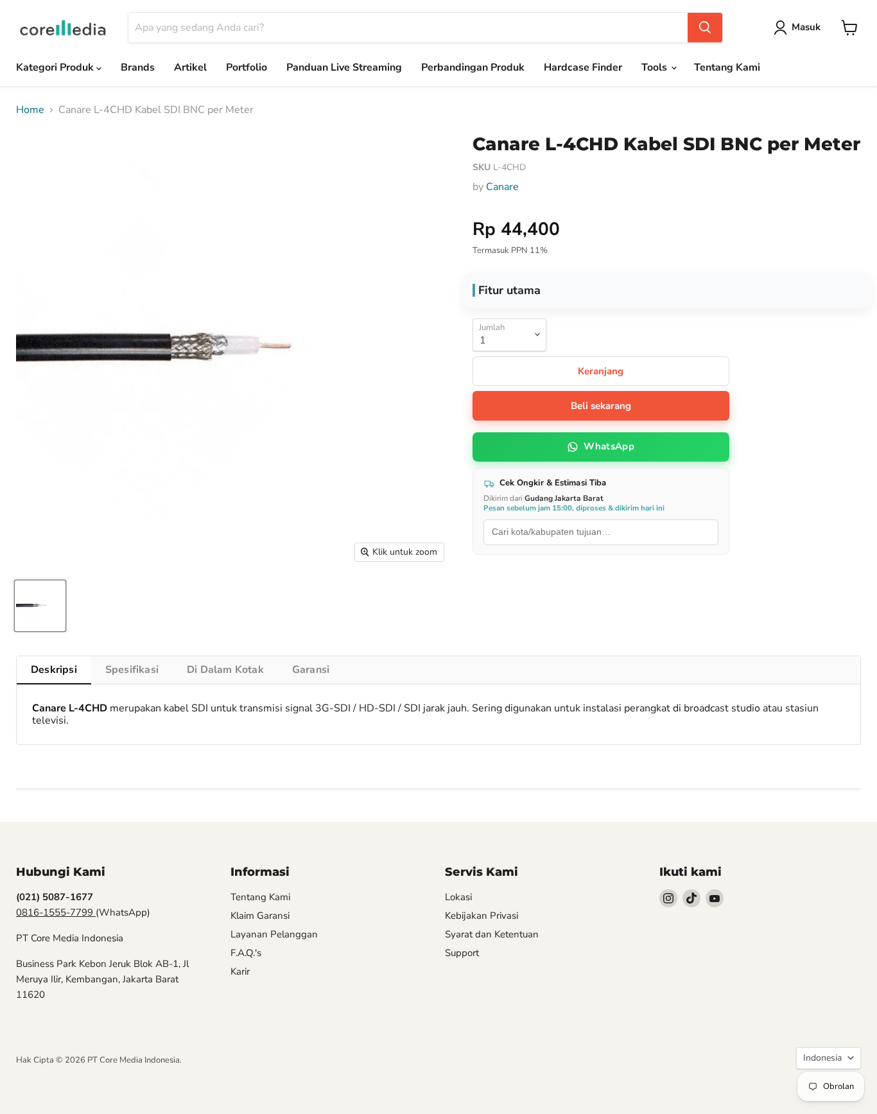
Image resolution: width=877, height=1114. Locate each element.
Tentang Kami (727, 67)
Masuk (806, 27)
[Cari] (705, 27)
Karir (240, 971)
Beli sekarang (601, 405)
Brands (138, 67)
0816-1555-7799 (56, 912)
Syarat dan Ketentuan (492, 934)
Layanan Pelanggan (274, 934)
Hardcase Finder (583, 67)
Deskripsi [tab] (54, 670)
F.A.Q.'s (245, 952)
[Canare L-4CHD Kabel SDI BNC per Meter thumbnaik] (40, 605)
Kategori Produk (56, 67)
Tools (655, 67)
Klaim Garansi (260, 915)
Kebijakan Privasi (481, 915)
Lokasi (458, 897)
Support (462, 952)
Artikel (190, 67)
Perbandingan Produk (473, 67)
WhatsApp (609, 446)
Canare (502, 187)
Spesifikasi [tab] (132, 670)
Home (30, 110)
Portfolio (246, 67)
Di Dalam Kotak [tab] (225, 670)
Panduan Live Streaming (344, 67)
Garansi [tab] (310, 670)
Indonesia (822, 1058)
